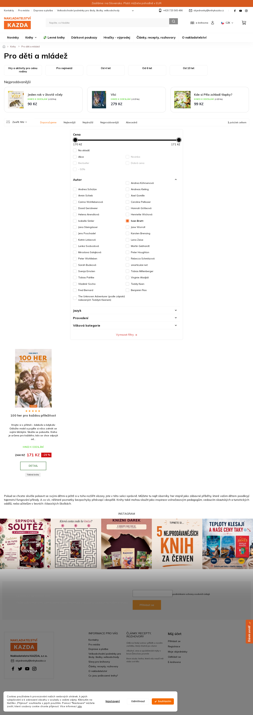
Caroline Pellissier (141, 201)
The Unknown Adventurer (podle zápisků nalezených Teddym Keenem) (101, 298)
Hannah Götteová (141, 208)
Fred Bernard (85, 290)
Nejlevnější (69, 122)
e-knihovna (202, 22)
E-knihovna (174, 661)
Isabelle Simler (86, 220)
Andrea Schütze (87, 189)
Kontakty (9, 10)
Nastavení (113, 701)
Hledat (173, 21)
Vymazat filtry (125, 334)
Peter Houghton (140, 252)
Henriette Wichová (141, 214)
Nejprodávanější (109, 122)
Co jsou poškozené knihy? (103, 675)
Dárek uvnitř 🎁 (249, 631)
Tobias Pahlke (86, 277)
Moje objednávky (177, 651)
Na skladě (84, 150)
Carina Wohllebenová (90, 201)
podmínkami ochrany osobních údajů (191, 594)
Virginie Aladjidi (140, 277)
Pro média (23, 10)
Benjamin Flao (139, 290)
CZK (228, 22)
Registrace (174, 646)
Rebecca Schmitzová (143, 258)
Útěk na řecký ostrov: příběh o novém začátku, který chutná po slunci (144, 644)
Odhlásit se (174, 656)
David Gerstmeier (88, 208)
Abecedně (131, 122)
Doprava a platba (43, 10)
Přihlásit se (147, 605)
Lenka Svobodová (88, 246)
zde (80, 706)
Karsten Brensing (140, 233)
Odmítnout (138, 701)
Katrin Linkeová (87, 239)
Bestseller (83, 163)
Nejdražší (88, 122)
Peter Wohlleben (87, 258)
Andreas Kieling (140, 189)
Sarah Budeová (87, 265)
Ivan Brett (137, 220)
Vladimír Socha (86, 283)
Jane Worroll (138, 227)
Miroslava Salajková (89, 252)
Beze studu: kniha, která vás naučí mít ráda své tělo (144, 660)
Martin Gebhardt (140, 246)
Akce (81, 156)
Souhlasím (164, 701)
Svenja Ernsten (86, 271)
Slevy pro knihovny (99, 661)
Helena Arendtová (88, 214)
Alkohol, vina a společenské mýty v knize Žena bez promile (143, 652)
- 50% (81, 169)
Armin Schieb (85, 195)
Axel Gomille (138, 195)
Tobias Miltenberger (142, 271)
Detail (33, 465)
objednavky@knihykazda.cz (30, 660)
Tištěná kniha (33, 474)
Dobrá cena (137, 163)
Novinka (135, 156)
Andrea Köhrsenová (142, 183)
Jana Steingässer (88, 227)
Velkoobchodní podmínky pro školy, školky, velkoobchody (88, 10)
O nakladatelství (98, 671)
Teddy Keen (137, 283)
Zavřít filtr (18, 122)
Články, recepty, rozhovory (103, 666)
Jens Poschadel (87, 233)
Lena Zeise (137, 239)
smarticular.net (139, 265)
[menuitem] (13, 37)
